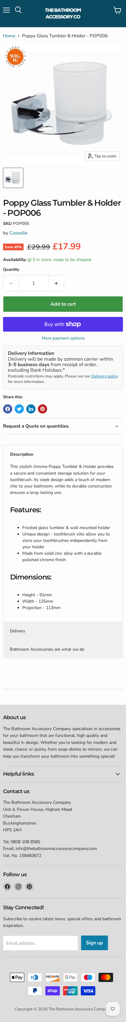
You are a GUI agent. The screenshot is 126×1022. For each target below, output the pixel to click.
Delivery (17, 631)
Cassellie (18, 233)
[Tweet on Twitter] (19, 409)
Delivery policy (104, 376)
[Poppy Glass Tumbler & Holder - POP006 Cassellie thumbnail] (13, 178)
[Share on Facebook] (7, 409)
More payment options (63, 338)
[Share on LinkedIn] (30, 409)
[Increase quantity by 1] (56, 283)
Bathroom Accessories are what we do (47, 649)
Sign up (94, 942)
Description (21, 454)
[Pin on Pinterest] (42, 409)
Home (9, 36)
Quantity (11, 269)
